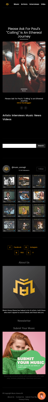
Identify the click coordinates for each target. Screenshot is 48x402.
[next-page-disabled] (25, 108)
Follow (41, 169)
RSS (22, 252)
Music (24, 91)
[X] (28, 253)
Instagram (33, 247)
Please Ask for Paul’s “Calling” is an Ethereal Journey (24, 99)
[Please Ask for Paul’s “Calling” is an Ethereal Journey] (24, 67)
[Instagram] (26, 247)
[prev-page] (21, 108)
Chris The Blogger (24, 103)
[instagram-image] (9, 181)
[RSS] (16, 253)
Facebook (17, 247)
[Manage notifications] (43, 397)
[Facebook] (10, 247)
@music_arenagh (19, 167)
